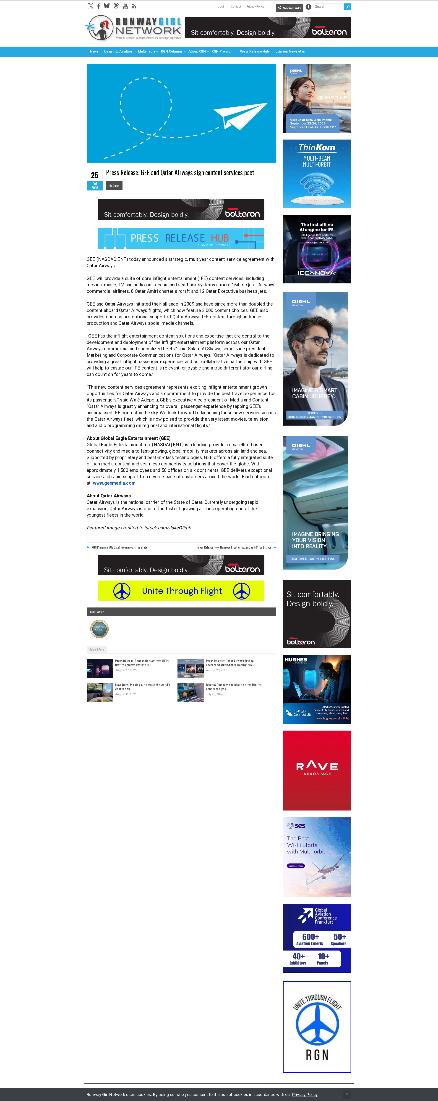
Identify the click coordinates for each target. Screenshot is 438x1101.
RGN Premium (222, 51)
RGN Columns (171, 51)
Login (221, 6)
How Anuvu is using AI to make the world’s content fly (142, 686)
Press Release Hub (254, 51)
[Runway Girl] (133, 39)
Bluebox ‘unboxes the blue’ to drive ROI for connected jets (233, 686)
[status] (347, 1094)
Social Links (292, 8)
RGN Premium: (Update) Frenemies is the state (119, 547)
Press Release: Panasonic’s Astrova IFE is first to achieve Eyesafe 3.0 (142, 662)
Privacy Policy (255, 6)
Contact (236, 6)
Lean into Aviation (118, 51)
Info (308, 7)
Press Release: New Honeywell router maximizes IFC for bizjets (234, 547)
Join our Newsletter (290, 51)
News (94, 51)
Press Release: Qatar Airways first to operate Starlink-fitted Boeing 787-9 (230, 662)
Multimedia (146, 51)
